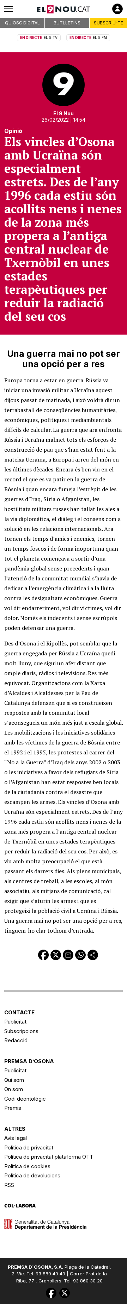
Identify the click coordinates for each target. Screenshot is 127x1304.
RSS (9, 1185)
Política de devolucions (32, 1175)
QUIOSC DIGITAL (22, 22)
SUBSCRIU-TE (108, 22)
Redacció (16, 1040)
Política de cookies (27, 1166)
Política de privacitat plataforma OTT (48, 1156)
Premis (12, 1108)
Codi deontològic (25, 1098)
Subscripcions (21, 1031)
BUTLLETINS (67, 22)
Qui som (14, 1080)
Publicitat (15, 1021)
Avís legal (15, 1138)
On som (13, 1089)
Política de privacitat (28, 1147)
